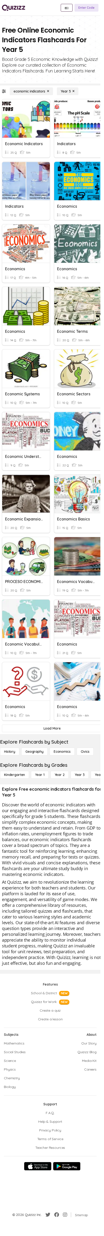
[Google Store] (66, 1166)
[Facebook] (56, 1215)
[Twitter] (47, 1215)
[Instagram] (65, 1215)
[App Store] (37, 1166)
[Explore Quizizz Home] (13, 8)
